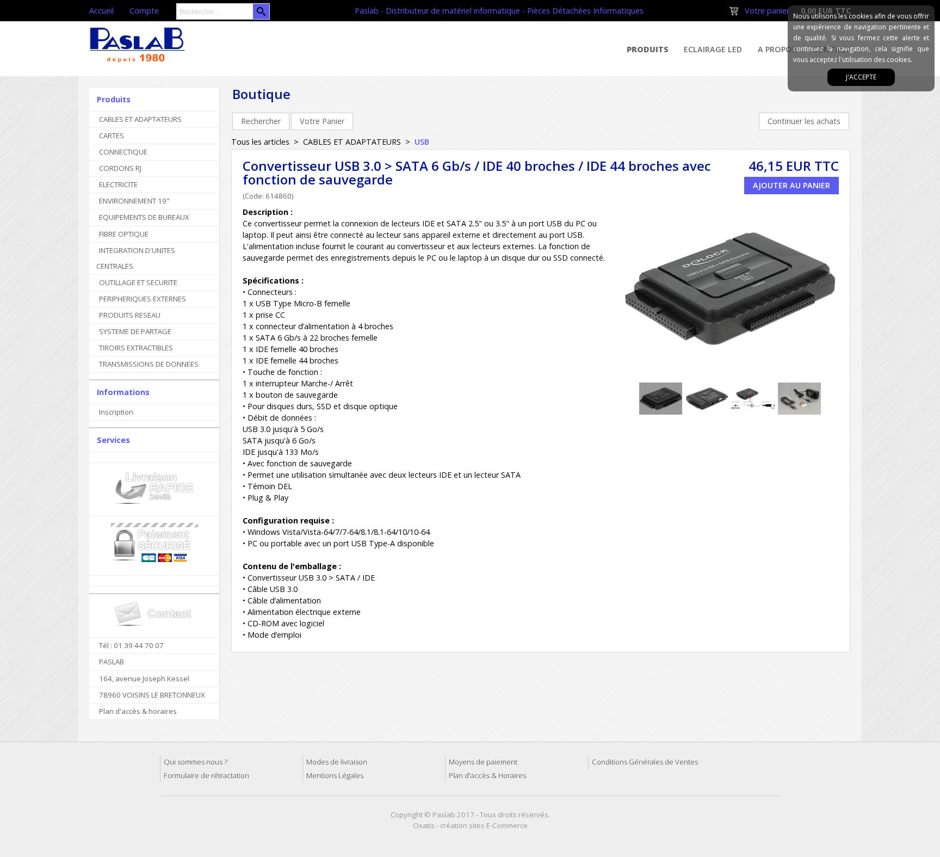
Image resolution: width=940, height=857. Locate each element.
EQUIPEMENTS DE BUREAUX (144, 217)
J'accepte (861, 77)
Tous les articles (260, 142)
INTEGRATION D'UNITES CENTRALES (135, 258)
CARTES (111, 135)
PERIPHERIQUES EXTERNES (142, 299)
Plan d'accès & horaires (138, 711)
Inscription (116, 412)
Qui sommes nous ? (195, 762)
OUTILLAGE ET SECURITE (138, 282)
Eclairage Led (713, 49)
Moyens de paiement (483, 762)
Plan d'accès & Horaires (487, 775)
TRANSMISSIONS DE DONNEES (149, 364)
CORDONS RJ (120, 168)
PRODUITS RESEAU (129, 315)
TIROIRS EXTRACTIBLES (136, 348)
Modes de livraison (336, 762)
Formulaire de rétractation (206, 775)
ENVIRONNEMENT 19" (134, 201)
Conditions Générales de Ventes (645, 762)
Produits (648, 49)
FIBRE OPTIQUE (124, 234)
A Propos (777, 49)
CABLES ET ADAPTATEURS (140, 119)
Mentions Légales (334, 775)
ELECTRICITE (118, 184)
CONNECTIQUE (123, 152)
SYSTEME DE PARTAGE (135, 331)
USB (422, 142)
